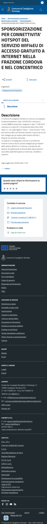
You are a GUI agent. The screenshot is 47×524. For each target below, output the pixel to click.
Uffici (3, 291)
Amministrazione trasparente (18, 18)
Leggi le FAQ (6, 484)
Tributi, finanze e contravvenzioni (13, 336)
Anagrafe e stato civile (9, 307)
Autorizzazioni (6, 311)
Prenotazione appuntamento (12, 489)
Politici (3, 287)
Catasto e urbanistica (9, 314)
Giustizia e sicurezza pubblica (12, 325)
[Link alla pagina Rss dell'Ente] (15, 504)
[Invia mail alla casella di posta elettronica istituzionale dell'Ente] (21, 397)
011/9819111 (14, 393)
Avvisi (3, 356)
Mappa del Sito (16, 515)
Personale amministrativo (11, 284)
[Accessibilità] (6, 518)
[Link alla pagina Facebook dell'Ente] (2, 504)
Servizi (26, 512)
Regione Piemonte (8, 3)
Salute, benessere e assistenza (13, 333)
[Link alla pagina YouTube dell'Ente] (11, 504)
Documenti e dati (7, 273)
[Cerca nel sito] (40, 10)
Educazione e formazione (10, 322)
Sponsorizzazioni (25, 21)
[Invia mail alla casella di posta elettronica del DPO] (19, 421)
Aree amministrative (9, 269)
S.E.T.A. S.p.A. (6, 460)
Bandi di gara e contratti (9, 21)
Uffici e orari (5, 404)
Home (3, 18)
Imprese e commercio (9, 329)
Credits (41, 512)
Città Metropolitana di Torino (12, 452)
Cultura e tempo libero (9, 318)
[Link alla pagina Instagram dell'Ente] (6, 504)
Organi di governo (8, 280)
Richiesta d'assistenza (9, 492)
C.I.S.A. (3, 449)
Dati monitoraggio (8, 512)
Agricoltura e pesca (8, 303)
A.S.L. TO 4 (5, 441)
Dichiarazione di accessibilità (12, 478)
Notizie (4, 353)
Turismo (4, 340)
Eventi (3, 373)
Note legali (5, 474)
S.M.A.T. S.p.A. (6, 463)
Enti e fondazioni (7, 276)
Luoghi (3, 369)
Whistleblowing (7, 467)
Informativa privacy (8, 471)
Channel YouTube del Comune (12, 445)
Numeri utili (5, 408)
